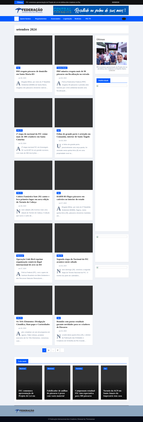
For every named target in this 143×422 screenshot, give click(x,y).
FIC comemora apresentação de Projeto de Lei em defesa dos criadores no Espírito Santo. (112, 68)
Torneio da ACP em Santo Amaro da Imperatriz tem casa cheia (112, 394)
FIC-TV (88, 19)
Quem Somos (25, 19)
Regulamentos (41, 19)
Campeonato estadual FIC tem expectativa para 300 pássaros (85, 393)
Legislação (67, 19)
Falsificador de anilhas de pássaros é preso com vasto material (57, 393)
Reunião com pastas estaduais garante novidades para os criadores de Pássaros (73, 324)
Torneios (79, 368)
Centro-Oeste (62, 68)
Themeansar (90, 419)
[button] (128, 19)
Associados (55, 19)
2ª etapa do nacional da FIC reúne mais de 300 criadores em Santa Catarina (32, 137)
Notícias (78, 19)
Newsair (80, 419)
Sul (18, 68)
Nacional (20, 255)
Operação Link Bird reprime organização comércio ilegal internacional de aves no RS (29, 262)
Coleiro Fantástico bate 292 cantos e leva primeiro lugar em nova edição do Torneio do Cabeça (32, 199)
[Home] (16, 19)
